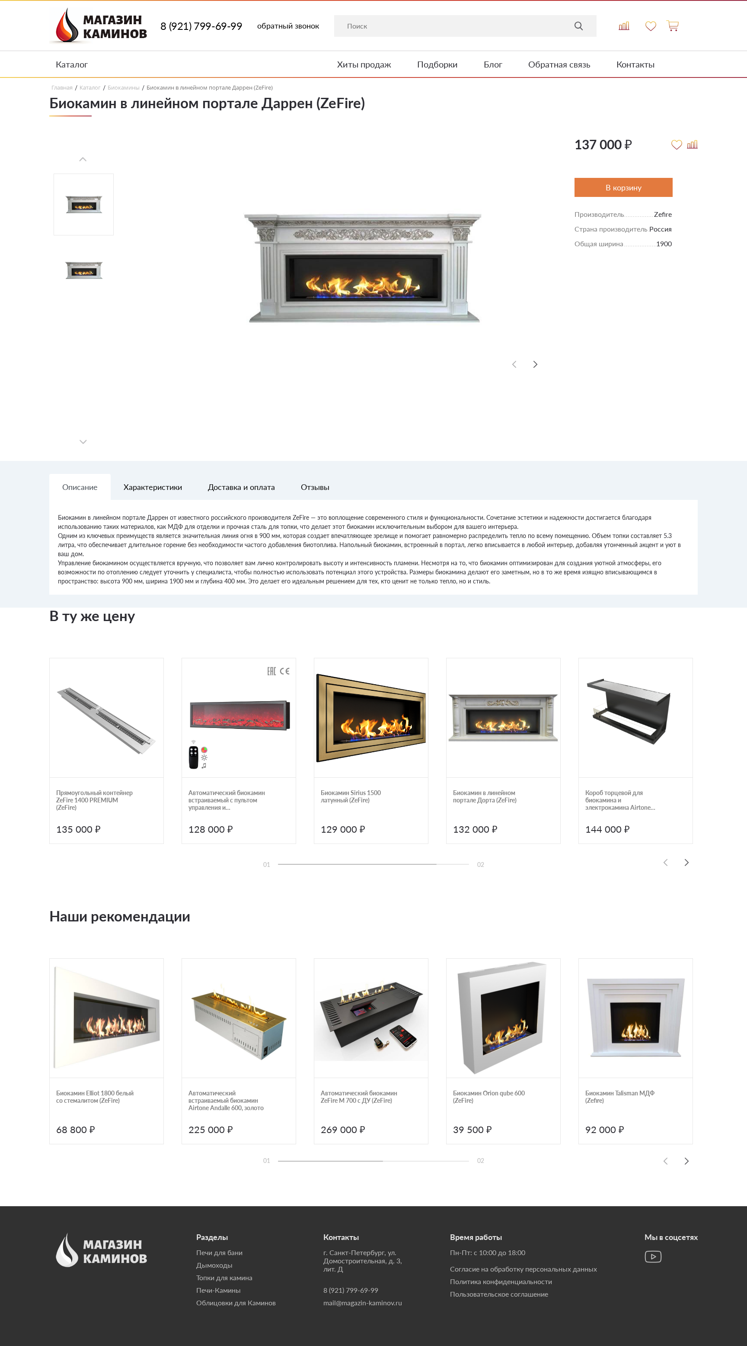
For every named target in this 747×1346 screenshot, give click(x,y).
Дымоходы (214, 1265)
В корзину (624, 187)
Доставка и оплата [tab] (241, 487)
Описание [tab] (80, 487)
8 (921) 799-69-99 (201, 26)
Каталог (72, 64)
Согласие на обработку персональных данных (523, 1269)
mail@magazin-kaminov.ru (362, 1302)
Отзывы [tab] (315, 487)
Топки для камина (224, 1277)
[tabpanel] (373, 554)
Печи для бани (219, 1252)
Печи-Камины (218, 1290)
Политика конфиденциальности (501, 1281)
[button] (535, 364)
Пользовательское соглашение (499, 1294)
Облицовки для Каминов (236, 1302)
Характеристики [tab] (153, 487)
